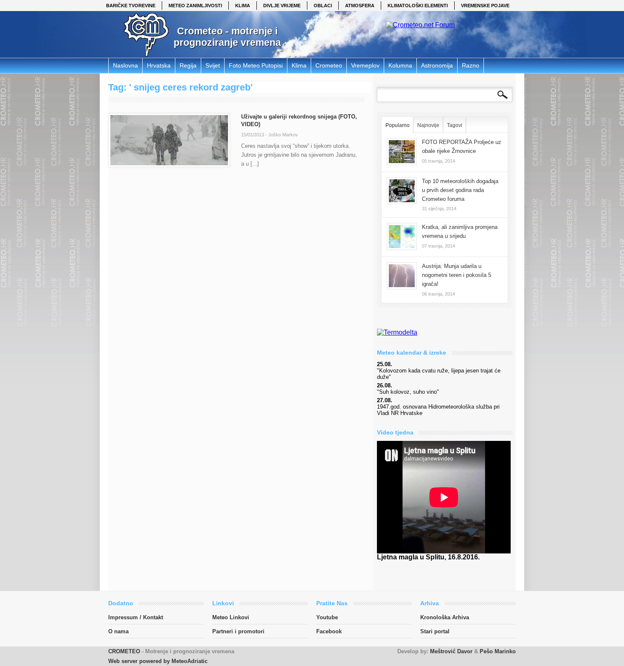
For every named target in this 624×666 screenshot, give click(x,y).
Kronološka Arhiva (444, 617)
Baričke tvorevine (130, 5)
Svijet (212, 65)
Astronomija (437, 65)
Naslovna (125, 65)
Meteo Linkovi (230, 617)
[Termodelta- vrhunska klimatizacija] (397, 332)
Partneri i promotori (238, 631)
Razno (470, 65)
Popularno (397, 125)
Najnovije (428, 125)
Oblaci (323, 5)
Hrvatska (159, 65)
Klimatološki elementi (418, 5)
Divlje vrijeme (282, 5)
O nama (118, 631)
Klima (242, 5)
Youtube (327, 617)
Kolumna (400, 65)
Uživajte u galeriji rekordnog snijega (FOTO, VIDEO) (299, 120)
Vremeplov (365, 65)
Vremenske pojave (485, 5)
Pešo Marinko (498, 651)
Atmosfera (359, 5)
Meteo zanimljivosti (195, 5)
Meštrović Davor (451, 651)
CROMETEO (124, 651)
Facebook (329, 631)
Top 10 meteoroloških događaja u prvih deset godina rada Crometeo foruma (460, 190)
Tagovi (454, 125)
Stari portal (435, 631)
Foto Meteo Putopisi (256, 65)
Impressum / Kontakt (135, 617)
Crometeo (328, 65)
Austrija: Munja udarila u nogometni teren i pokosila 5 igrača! (456, 275)
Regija (188, 65)
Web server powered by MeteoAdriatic (158, 661)
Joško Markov (283, 134)
